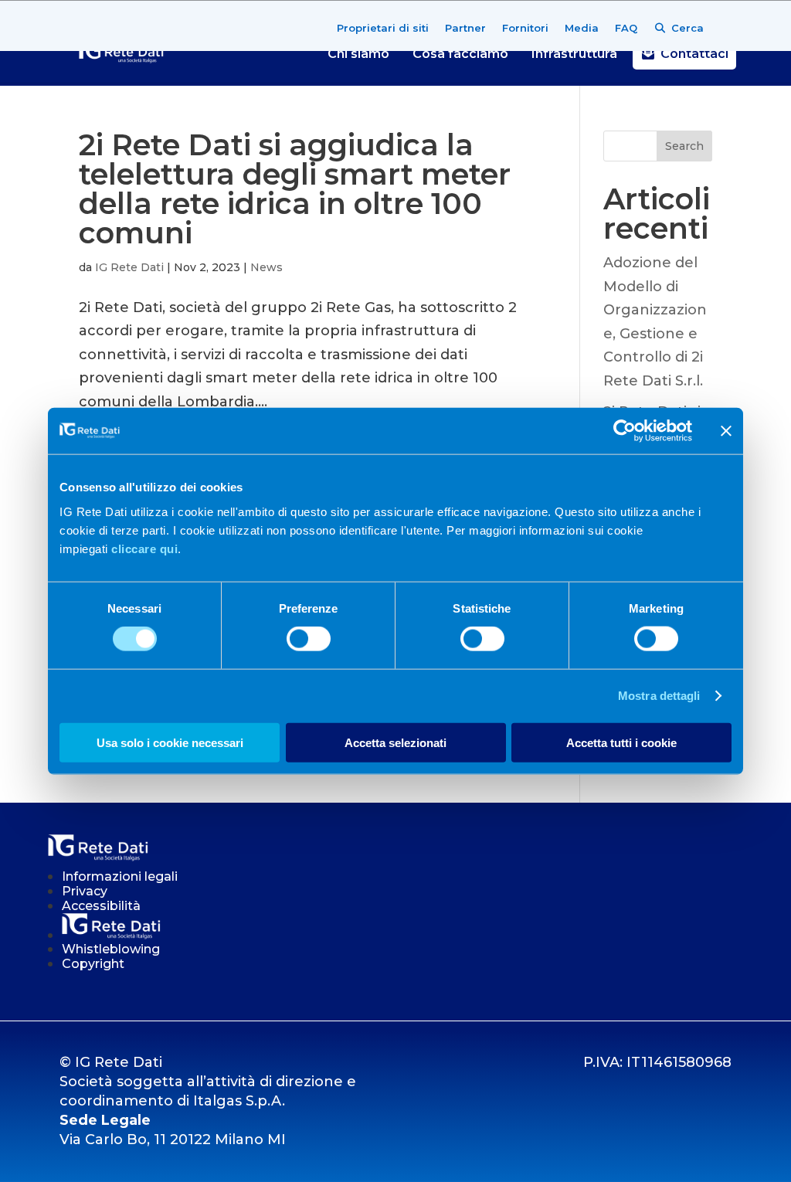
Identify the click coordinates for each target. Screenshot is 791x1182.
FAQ (626, 28)
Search (684, 146)
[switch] (309, 639)
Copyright (93, 963)
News (266, 267)
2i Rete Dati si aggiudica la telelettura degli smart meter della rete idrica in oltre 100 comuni (295, 189)
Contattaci (694, 53)
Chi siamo (358, 53)
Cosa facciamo (460, 53)
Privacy (84, 891)
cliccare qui (144, 548)
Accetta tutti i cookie (621, 742)
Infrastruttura (574, 53)
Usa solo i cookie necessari (170, 742)
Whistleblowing (111, 949)
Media (582, 28)
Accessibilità (101, 905)
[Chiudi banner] (726, 431)
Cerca (687, 28)
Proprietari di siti (383, 28)
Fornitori (525, 28)
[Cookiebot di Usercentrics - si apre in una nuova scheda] (624, 431)
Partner (465, 28)
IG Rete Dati (129, 267)
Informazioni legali (120, 876)
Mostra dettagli (659, 695)
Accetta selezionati (395, 742)
